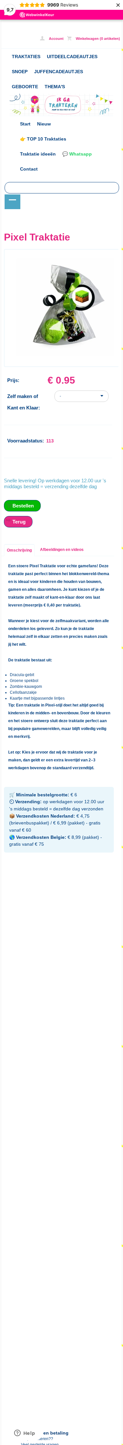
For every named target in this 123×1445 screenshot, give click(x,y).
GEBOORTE (25, 86)
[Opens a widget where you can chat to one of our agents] (25, 1433)
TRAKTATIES (26, 56)
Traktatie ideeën (38, 154)
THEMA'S (55, 86)
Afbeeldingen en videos (62, 549)
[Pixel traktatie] (65, 355)
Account (56, 39)
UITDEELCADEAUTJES (72, 56)
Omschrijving (19, 550)
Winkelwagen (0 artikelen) (97, 39)
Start (25, 123)
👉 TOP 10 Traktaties (43, 138)
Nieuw (44, 123)
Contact (29, 169)
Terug (19, 521)
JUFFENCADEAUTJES (58, 71)
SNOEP (20, 71)
